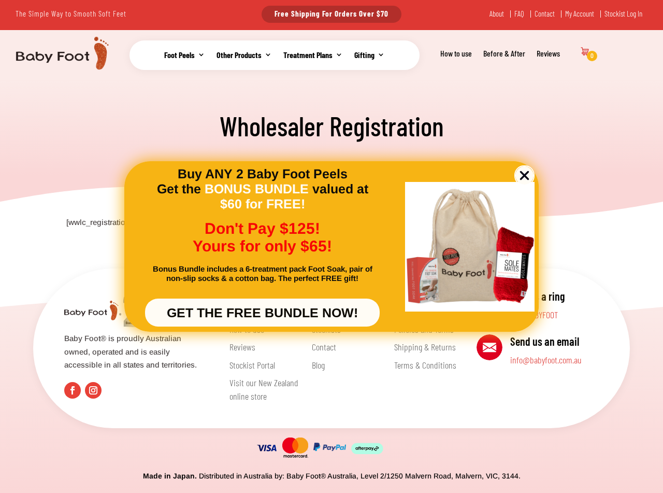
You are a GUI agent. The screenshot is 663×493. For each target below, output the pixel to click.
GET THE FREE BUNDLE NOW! (262, 312)
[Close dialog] (524, 175)
